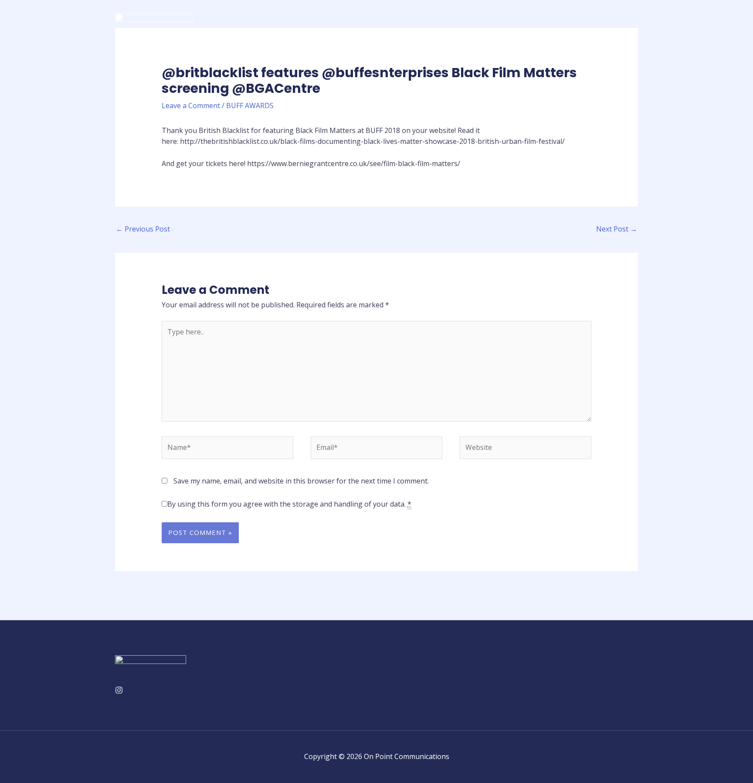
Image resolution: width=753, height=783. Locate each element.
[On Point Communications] (154, 21)
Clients (548, 22)
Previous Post (143, 229)
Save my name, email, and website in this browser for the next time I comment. (301, 481)
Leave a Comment (191, 105)
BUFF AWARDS (250, 105)
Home (439, 22)
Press (582, 22)
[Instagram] (119, 690)
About (473, 22)
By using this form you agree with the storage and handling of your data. (289, 504)
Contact (618, 22)
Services (510, 22)
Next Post (616, 229)
